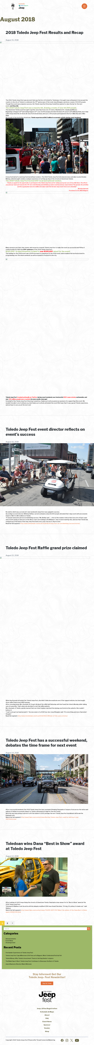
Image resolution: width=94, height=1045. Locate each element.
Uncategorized (10, 942)
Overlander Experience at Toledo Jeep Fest (19, 952)
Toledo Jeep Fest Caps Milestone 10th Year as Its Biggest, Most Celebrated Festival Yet (34, 955)
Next (12, 923)
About (47, 1015)
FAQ (47, 1018)
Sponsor (47, 1025)
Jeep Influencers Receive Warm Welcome (19, 964)
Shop (47, 1031)
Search (88, 928)
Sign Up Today (47, 983)
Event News (9, 940)
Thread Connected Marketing (45, 1040)
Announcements (11, 939)
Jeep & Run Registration (47, 1008)
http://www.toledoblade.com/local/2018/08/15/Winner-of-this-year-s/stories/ (43, 716)
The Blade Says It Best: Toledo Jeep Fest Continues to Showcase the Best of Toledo (32, 961)
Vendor (47, 1028)
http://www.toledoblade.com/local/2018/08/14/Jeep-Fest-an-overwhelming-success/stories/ (50, 523)
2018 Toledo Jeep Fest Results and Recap (44, 32)
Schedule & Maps (47, 1012)
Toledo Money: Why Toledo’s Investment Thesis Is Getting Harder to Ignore (29, 958)
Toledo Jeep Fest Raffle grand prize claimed (46, 547)
